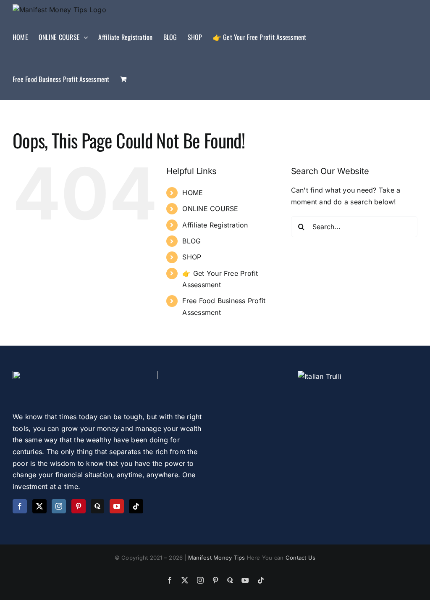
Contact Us (300, 557)
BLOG (191, 241)
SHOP (191, 257)
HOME (192, 192)
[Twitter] (39, 506)
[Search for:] (354, 226)
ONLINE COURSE (210, 208)
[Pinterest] (78, 506)
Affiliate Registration (215, 225)
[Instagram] (59, 506)
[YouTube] (117, 506)
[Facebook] (20, 506)
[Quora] (97, 506)
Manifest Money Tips (217, 557)
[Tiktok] (136, 506)
